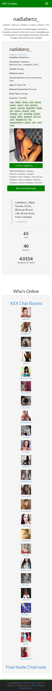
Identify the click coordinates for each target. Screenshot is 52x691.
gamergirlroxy (26, 378)
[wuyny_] (26, 637)
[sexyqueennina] (26, 416)
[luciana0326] (26, 386)
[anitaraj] (26, 549)
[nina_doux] (26, 401)
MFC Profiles (9, 3)
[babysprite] (26, 312)
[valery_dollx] (26, 490)
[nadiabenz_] (26, 145)
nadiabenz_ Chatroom (17, 54)
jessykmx (26, 452)
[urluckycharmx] (26, 475)
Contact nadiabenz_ (25, 165)
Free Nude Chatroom (26, 667)
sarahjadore (26, 629)
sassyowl (26, 437)
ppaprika (26, 363)
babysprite (26, 319)
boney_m (26, 467)
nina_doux (26, 407)
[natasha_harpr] (26, 563)
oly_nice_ (26, 585)
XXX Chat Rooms (26, 303)
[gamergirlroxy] (26, 371)
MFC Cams (31, 683)
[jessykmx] (26, 445)
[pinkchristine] (26, 342)
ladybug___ (26, 614)
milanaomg (26, 526)
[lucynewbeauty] (26, 652)
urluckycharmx (26, 481)
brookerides (26, 334)
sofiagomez (26, 540)
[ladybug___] (26, 608)
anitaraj (26, 555)
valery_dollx (26, 496)
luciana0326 (26, 393)
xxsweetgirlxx (26, 511)
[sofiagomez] (26, 534)
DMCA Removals (26, 688)
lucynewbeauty (26, 659)
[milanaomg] (26, 519)
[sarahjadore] (26, 623)
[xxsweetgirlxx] (26, 504)
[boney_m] (26, 460)
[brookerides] (26, 327)
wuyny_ (26, 644)
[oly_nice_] (26, 578)
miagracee (26, 600)
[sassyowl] (26, 430)
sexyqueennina (26, 422)
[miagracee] (26, 593)
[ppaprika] (26, 357)
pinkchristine (26, 348)
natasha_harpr (26, 570)
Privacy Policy (38, 685)
